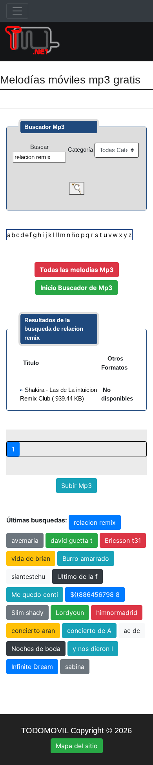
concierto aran (33, 630)
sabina (74, 667)
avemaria (24, 540)
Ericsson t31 (123, 540)
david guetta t (72, 540)
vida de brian (30, 558)
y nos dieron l (93, 649)
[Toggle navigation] (17, 11)
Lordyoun (70, 612)
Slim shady (27, 612)
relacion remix (95, 522)
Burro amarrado (85, 558)
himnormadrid (116, 612)
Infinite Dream (32, 667)
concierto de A (89, 630)
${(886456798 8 (95, 594)
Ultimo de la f (77, 576)
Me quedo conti (34, 594)
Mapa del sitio (77, 746)
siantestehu (28, 576)
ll (57, 235)
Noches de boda (35, 649)
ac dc (132, 630)
